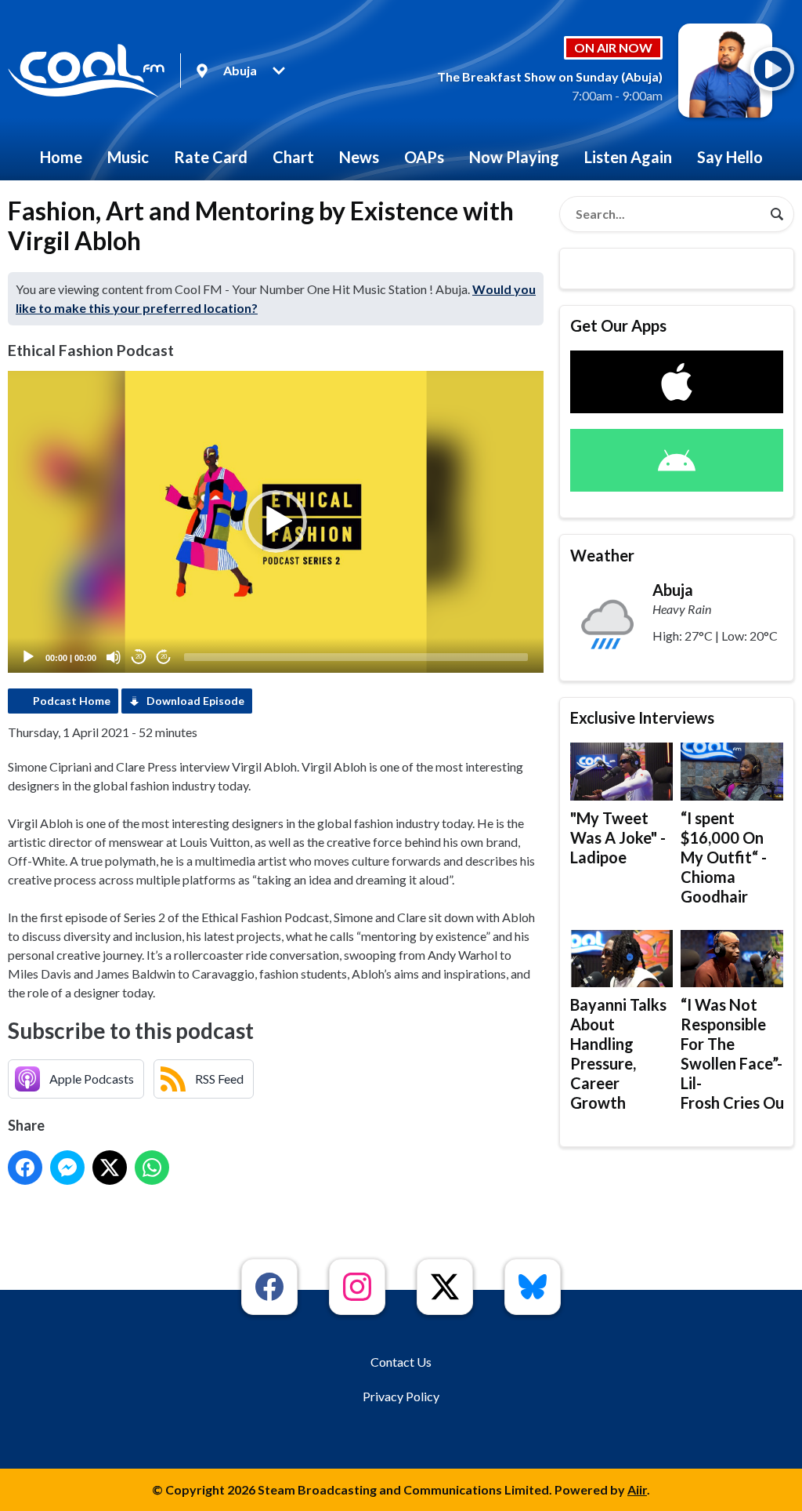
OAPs (424, 156)
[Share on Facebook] (25, 1167)
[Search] (777, 214)
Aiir (637, 1489)
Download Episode (195, 700)
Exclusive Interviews (642, 717)
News (359, 156)
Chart (293, 156)
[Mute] (113, 657)
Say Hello (730, 156)
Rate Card (210, 156)
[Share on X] (109, 1167)
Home (61, 156)
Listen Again (628, 156)
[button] (275, 521)
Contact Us (401, 1361)
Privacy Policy (401, 1396)
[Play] (28, 657)
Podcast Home (71, 700)
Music (128, 156)
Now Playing (514, 156)
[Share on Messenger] (67, 1167)
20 (138, 656)
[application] (276, 522)
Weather (602, 555)
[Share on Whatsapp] (152, 1167)
